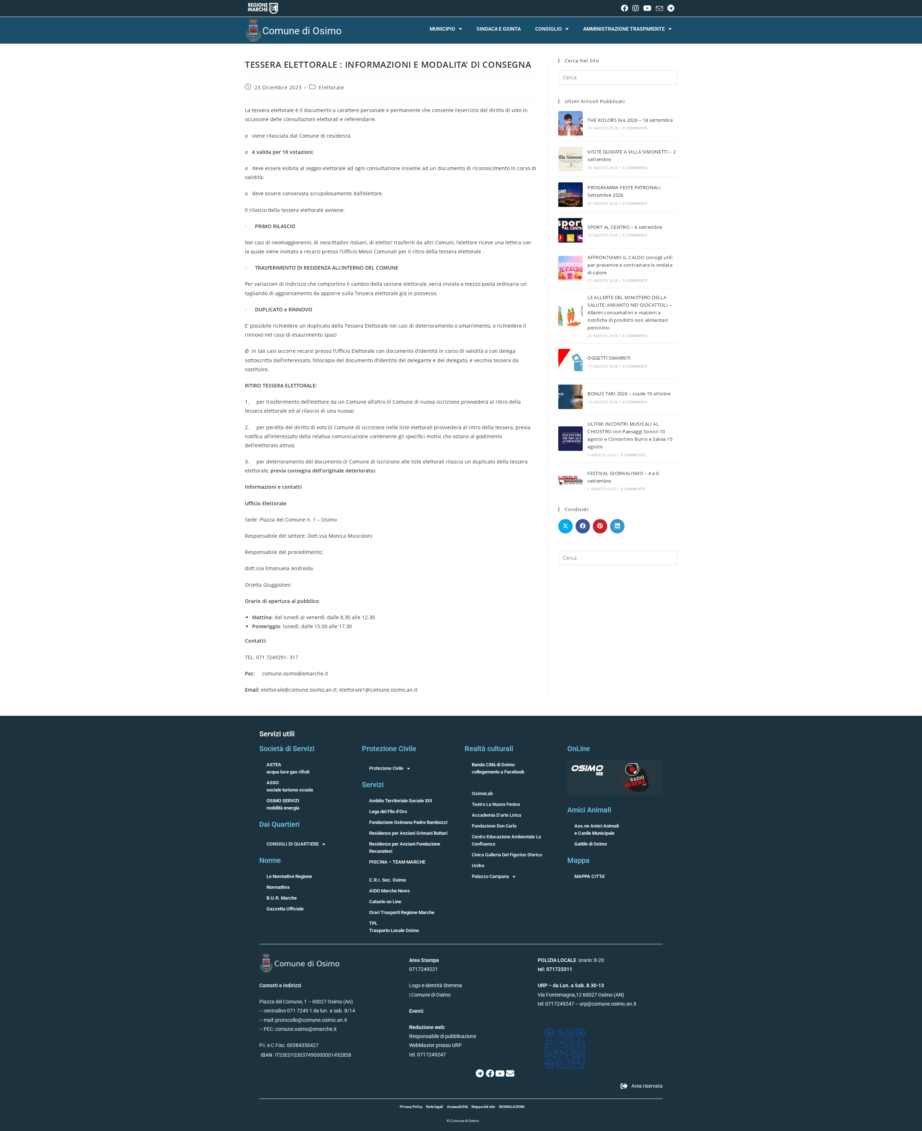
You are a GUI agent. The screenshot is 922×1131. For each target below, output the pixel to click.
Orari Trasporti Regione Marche (401, 912)
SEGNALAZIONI (511, 1107)
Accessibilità (457, 1107)
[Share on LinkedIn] (617, 526)
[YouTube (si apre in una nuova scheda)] (647, 8)
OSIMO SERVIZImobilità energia (283, 804)
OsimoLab (482, 793)
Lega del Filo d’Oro (388, 811)
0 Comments (635, 127)
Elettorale (331, 87)
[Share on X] (565, 526)
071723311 (559, 969)
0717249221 (423, 969)
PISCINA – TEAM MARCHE (397, 862)
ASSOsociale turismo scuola (290, 786)
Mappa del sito (483, 1107)
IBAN (266, 1055)
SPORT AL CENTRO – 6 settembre (624, 227)
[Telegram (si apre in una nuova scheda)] (669, 8)
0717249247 (559, 1004)
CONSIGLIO (548, 29)
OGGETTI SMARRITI (609, 358)
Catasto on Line (385, 901)
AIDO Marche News (389, 890)
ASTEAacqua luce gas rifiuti (288, 768)
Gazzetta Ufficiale (285, 909)
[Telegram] (480, 1073)
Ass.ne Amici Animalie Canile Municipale (596, 829)
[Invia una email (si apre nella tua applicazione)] (659, 9)
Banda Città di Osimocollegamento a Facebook (498, 768)
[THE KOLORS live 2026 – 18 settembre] (570, 123)
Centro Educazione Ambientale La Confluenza (506, 840)
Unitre (478, 865)
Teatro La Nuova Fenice (496, 804)
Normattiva (278, 887)
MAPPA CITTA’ (589, 876)
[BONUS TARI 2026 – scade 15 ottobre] (570, 397)
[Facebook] (490, 1073)
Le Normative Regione (289, 876)
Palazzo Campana (490, 876)
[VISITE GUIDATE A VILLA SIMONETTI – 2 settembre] (570, 159)
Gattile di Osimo (590, 844)
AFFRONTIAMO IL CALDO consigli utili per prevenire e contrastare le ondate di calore (629, 265)
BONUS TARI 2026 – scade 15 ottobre (629, 393)
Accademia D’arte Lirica (496, 815)
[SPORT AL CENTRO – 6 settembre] (570, 230)
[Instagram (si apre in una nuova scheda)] (635, 8)
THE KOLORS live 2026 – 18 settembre (630, 120)
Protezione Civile (386, 768)
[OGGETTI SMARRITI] (570, 361)
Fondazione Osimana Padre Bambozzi (408, 822)
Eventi (416, 1011)
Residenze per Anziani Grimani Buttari (408, 833)
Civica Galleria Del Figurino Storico (507, 854)
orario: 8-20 (571, 960)
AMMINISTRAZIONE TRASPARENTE (624, 29)
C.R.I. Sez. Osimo (387, 880)
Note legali (434, 1107)
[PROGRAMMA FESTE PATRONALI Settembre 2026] (570, 194)
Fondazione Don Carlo (494, 826)
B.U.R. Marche (282, 898)
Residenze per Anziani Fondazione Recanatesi (404, 847)
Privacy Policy (411, 1107)
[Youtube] (500, 1073)
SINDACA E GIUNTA (498, 29)
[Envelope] (510, 1073)
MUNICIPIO (442, 29)
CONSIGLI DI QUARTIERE (293, 844)
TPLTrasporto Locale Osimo (394, 927)
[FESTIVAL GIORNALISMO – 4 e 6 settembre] (570, 480)
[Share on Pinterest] (600, 526)
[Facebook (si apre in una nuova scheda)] (624, 8)
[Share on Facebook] (583, 526)
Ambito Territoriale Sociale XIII (400, 800)
